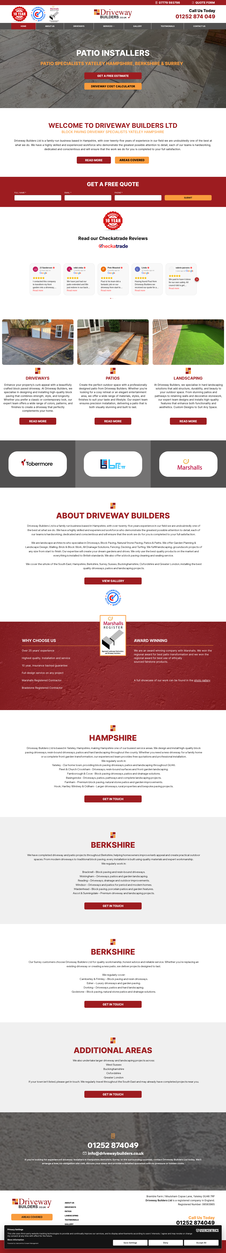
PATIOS (113, 378)
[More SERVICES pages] (113, 26)
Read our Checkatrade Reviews (113, 238)
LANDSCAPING (188, 378)
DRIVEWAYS (37, 378)
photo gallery (202, 680)
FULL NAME (20, 192)
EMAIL (67, 192)
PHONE (118, 192)
